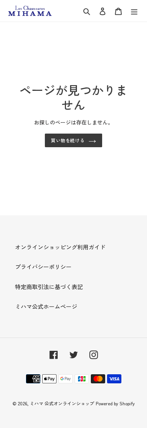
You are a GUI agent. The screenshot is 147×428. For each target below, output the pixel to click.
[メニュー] (134, 11)
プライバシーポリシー (43, 267)
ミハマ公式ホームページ (46, 306)
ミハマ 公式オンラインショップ (62, 403)
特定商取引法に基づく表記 (49, 287)
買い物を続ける (68, 140)
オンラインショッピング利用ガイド (60, 247)
